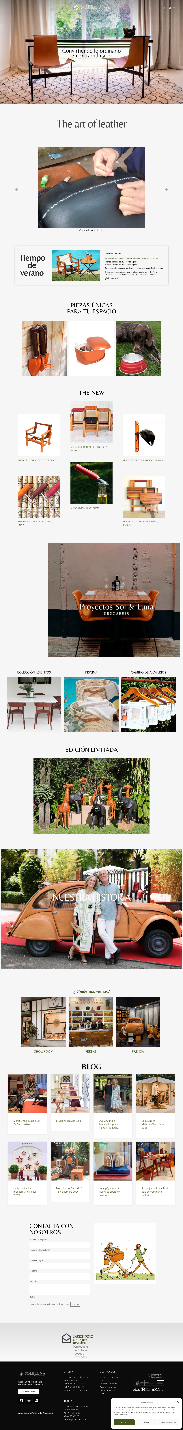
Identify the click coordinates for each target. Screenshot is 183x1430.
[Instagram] (29, 1400)
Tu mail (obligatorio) (38, 1260)
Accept (124, 1422)
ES (170, 7)
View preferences (168, 1422)
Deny (146, 1422)
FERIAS (90, 1051)
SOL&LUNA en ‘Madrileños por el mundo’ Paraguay (109, 1124)
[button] (177, 1402)
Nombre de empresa (38, 1239)
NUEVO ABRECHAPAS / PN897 (84, 508)
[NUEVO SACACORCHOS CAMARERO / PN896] (39, 497)
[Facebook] (21, 1400)
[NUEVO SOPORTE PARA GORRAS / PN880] (144, 435)
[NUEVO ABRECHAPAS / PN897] (91, 483)
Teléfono (33, 1271)
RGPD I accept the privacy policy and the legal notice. (49, 1300)
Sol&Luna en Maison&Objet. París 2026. (153, 1124)
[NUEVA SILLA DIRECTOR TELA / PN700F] (39, 435)
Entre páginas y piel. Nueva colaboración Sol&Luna (110, 1192)
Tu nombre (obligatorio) (39, 1250)
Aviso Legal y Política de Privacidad (35, 1412)
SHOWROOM (43, 1051)
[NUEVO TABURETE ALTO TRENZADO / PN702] (91, 422)
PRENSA (138, 1051)
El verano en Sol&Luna (68, 1120)
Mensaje (33, 1281)
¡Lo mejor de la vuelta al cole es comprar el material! (155, 1192)
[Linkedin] (36, 1400)
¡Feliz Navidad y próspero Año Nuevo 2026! (25, 1192)
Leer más (42, 461)
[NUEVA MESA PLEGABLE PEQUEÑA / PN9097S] (144, 497)
